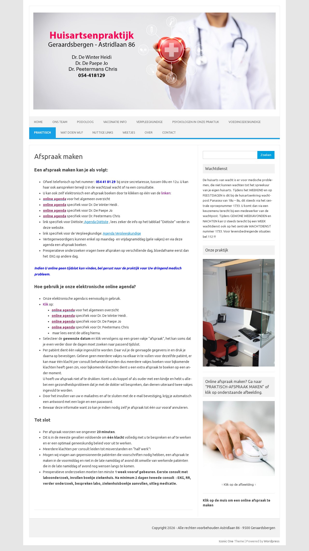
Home (38, 121)
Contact (169, 132)
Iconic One (226, 541)
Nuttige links (102, 132)
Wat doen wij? (72, 132)
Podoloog (85, 121)
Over (149, 132)
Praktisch (42, 132)
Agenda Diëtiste (96, 222)
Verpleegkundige (149, 121)
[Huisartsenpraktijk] (154, 108)
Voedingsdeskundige (245, 121)
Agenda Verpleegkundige (122, 233)
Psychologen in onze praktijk (195, 121)
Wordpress (272, 541)
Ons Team (59, 121)
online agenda (54, 205)
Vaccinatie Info (115, 121)
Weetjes (129, 132)
